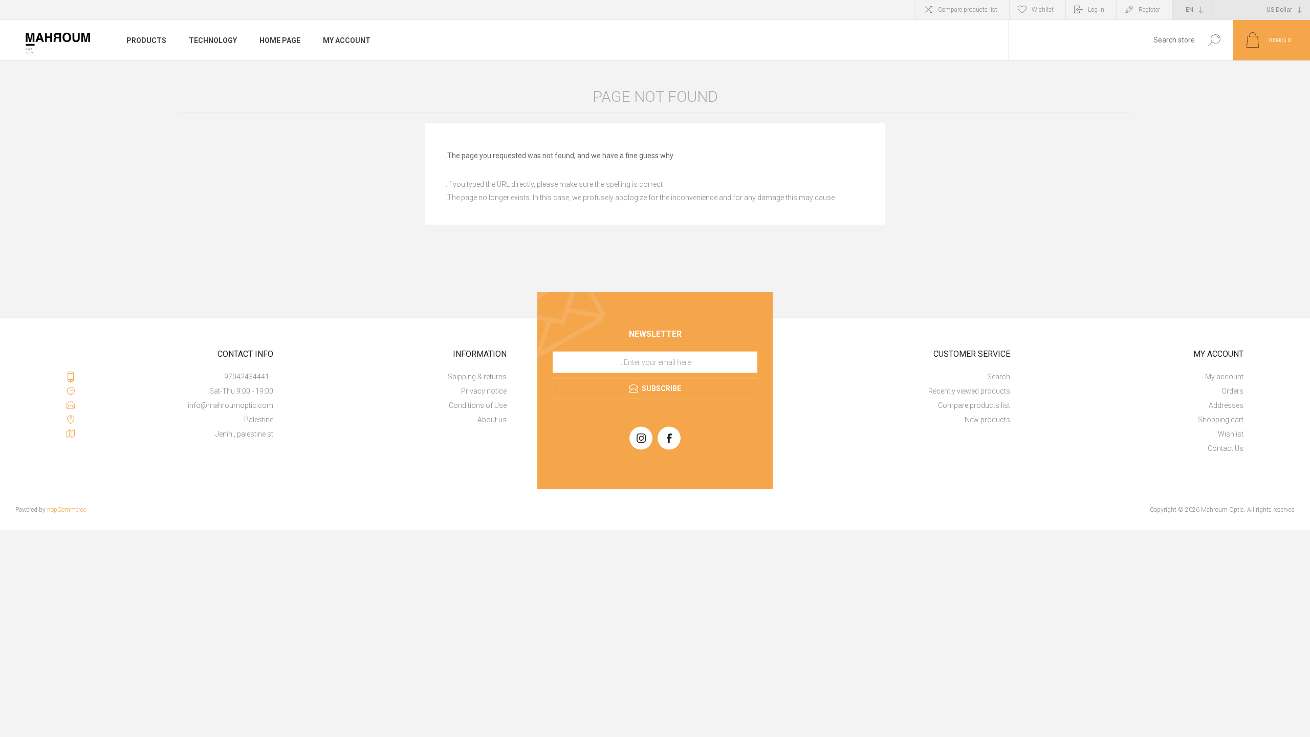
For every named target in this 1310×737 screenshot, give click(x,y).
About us (492, 420)
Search (1214, 40)
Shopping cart (1220, 420)
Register (1149, 9)
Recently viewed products (969, 391)
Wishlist (1230, 434)
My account (1224, 377)
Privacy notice (484, 391)
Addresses (1226, 405)
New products (987, 420)
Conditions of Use (478, 405)
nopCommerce (66, 509)
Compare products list (967, 9)
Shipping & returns (477, 377)
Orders (1232, 391)
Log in (1096, 9)
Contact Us (1225, 448)
